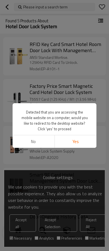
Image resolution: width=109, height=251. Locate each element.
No (33, 141)
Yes (75, 141)
